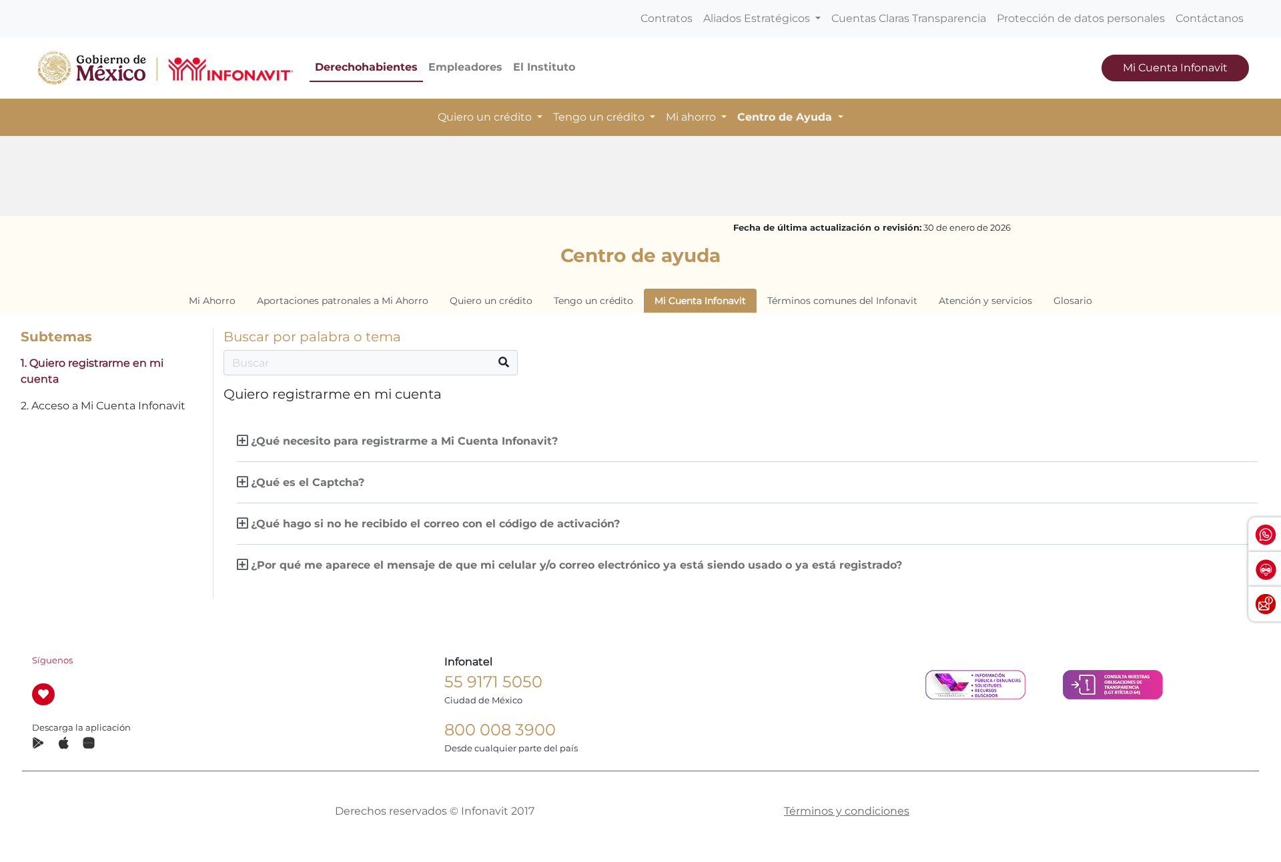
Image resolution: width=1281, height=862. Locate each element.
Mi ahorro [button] (692, 117)
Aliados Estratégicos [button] (758, 18)
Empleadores (465, 67)
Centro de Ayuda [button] (786, 117)
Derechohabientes (366, 67)
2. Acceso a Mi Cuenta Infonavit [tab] (103, 405)
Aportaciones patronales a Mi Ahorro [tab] (342, 301)
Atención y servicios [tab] (985, 301)
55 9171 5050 (493, 681)
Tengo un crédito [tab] (593, 301)
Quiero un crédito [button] (486, 117)
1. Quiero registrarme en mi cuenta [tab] (92, 371)
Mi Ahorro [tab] (212, 301)
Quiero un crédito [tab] (491, 301)
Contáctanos (1210, 18)
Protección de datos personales (1081, 18)
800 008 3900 (500, 729)
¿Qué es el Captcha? (307, 482)
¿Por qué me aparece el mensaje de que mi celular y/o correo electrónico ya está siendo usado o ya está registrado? (576, 565)
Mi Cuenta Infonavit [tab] (700, 301)
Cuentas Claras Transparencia (908, 18)
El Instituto (544, 67)
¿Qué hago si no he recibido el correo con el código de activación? (435, 523)
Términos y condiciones (846, 811)
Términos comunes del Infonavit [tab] (842, 301)
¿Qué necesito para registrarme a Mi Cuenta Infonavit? (404, 441)
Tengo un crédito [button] (600, 117)
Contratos (666, 18)
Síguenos (52, 660)
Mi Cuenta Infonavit (1175, 67)
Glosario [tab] (1072, 301)
